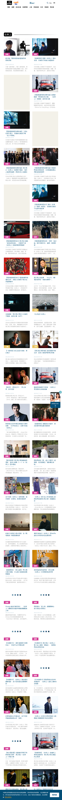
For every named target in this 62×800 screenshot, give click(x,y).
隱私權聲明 (8, 797)
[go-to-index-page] (32, 3)
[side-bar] (54, 2)
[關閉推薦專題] (60, 392)
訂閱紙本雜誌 (9, 2)
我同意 (54, 795)
